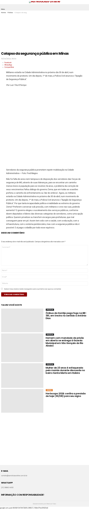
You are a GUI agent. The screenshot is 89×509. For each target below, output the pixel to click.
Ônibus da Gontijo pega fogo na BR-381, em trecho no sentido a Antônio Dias (66, 315)
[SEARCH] (86, 7)
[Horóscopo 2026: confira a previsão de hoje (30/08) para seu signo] (22, 401)
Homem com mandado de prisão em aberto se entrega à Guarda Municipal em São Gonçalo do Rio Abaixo (65, 341)
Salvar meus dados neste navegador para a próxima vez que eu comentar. (32, 289)
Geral (49, 390)
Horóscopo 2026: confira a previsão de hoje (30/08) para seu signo (66, 395)
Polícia (50, 310)
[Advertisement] (44, 31)
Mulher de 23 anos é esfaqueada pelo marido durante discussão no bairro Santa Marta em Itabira (65, 370)
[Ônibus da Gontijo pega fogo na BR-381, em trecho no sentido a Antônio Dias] (22, 320)
